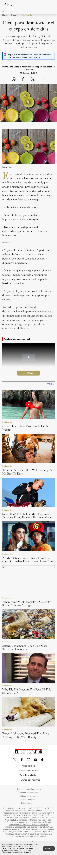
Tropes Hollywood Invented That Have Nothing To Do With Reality (25, 735)
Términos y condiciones (28, 793)
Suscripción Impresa (28, 770)
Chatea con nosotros (30, 780)
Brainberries (7, 422)
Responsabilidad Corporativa (29, 789)
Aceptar (48, 848)
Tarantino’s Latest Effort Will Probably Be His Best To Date (27, 471)
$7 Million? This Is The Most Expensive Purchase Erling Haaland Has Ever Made (27, 515)
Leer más (28, 373)
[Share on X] (33, 79)
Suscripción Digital (28, 775)
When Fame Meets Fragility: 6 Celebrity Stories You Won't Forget (26, 603)
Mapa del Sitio (28, 766)
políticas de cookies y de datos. (18, 852)
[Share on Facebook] (23, 79)
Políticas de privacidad (28, 796)
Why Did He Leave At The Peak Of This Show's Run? (26, 691)
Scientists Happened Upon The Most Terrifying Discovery (24, 647)
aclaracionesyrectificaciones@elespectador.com (28, 825)
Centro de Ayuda (28, 800)
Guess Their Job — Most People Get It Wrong (25, 427)
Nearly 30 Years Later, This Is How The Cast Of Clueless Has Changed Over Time (27, 559)
